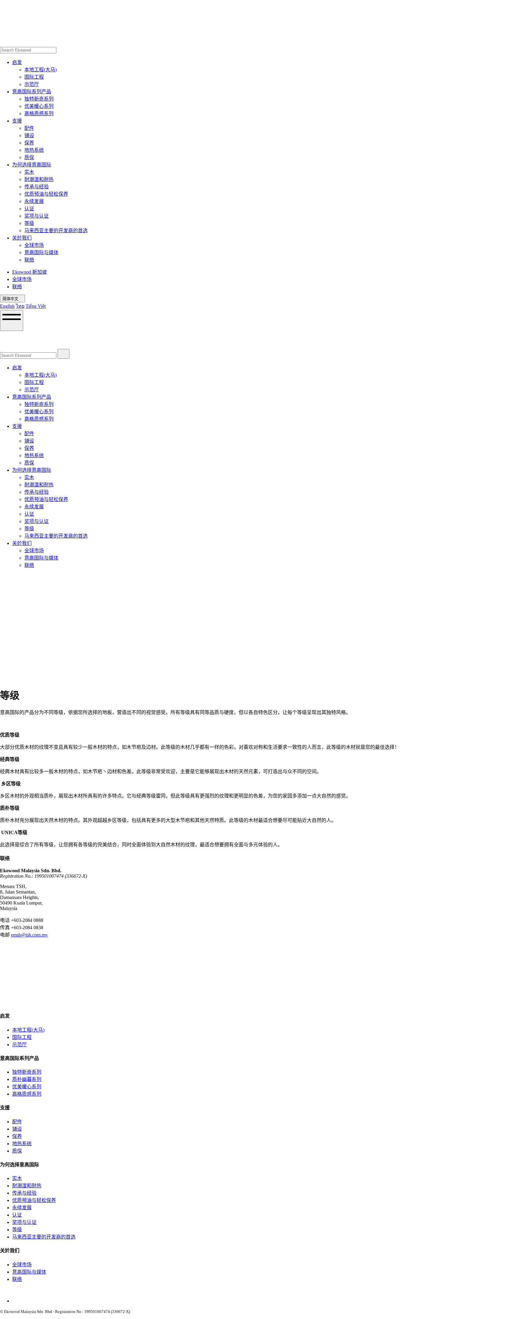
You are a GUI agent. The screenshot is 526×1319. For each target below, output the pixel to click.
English (7, 306)
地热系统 (34, 150)
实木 (29, 172)
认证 (29, 208)
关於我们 (22, 237)
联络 (29, 259)
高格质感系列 (39, 113)
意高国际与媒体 (41, 252)
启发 (17, 62)
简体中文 (10, 299)
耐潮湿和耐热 (39, 179)
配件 (29, 128)
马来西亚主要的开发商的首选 (56, 230)
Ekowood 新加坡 (29, 272)
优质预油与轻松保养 (46, 194)
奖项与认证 (36, 216)
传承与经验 (36, 186)
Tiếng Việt (36, 306)
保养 (29, 142)
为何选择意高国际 (31, 164)
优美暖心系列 (39, 106)
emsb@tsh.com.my (29, 934)
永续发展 (34, 201)
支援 (17, 120)
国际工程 (34, 77)
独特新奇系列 (39, 98)
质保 (29, 157)
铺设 (29, 135)
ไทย (20, 306)
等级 (29, 223)
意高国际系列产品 (31, 91)
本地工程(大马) (40, 69)
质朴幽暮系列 (26, 1079)
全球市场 (34, 245)
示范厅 (31, 84)
